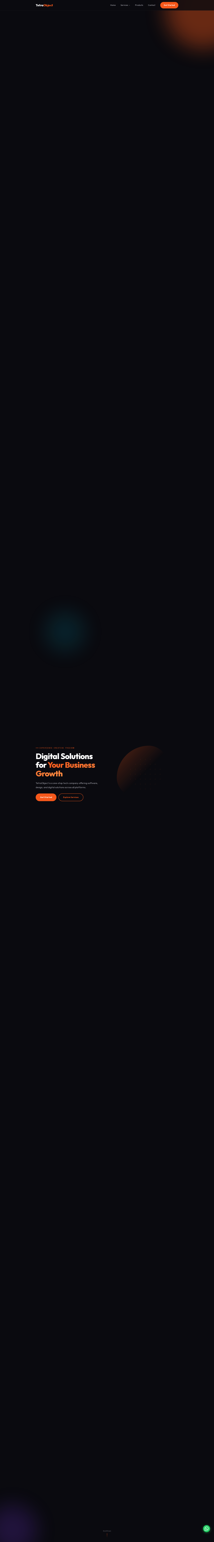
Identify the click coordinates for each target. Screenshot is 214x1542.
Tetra (44, 5)
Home (113, 5)
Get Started (169, 5)
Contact (151, 5)
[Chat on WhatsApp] (206, 1528)
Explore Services (71, 797)
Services (125, 5)
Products (139, 5)
